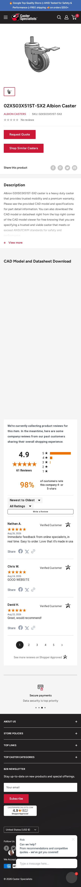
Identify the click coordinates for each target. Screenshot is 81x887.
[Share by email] (74, 167)
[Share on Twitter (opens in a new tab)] (27, 551)
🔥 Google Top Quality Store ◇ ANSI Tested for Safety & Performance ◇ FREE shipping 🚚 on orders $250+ (40, 5)
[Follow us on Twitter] (13, 848)
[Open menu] (6, 17)
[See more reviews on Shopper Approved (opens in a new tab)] (33, 551)
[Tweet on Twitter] (67, 167)
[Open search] (59, 17)
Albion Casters (15, 114)
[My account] (66, 17)
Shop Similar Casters (23, 148)
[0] (74, 17)
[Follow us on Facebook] (6, 848)
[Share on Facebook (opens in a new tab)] (20, 551)
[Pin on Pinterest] (60, 167)
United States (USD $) (18, 829)
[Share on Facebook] (53, 167)
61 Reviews (28, 470)
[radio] (57, 453)
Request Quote (19, 134)
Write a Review (40, 511)
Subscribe (16, 798)
